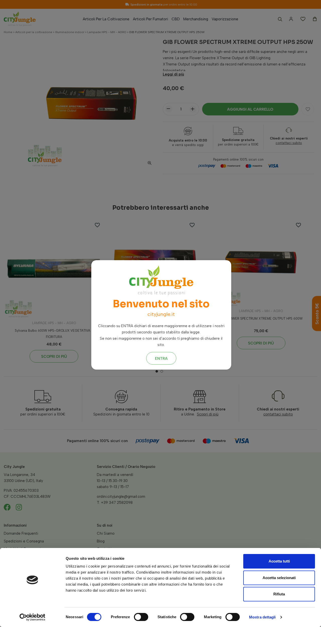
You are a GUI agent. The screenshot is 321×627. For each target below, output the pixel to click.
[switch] (141, 617)
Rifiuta (279, 594)
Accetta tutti (279, 561)
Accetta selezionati (279, 578)
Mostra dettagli (262, 617)
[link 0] (32, 617)
